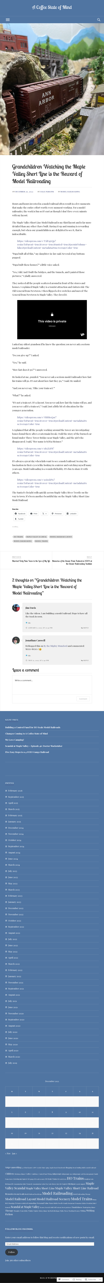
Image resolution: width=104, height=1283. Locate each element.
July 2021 (12, 1001)
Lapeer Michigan (68, 1184)
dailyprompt (56, 1174)
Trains (30, 1211)
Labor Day (45, 1184)
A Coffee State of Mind (52, 7)
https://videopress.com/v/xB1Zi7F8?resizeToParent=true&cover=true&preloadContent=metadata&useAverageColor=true (52, 452)
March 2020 (14, 1056)
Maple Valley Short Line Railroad (77, 1188)
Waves (66, 1211)
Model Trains (41, 541)
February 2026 (15, 790)
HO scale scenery (39, 1179)
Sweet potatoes (66, 1207)
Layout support (80, 1184)
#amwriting (15, 1167)
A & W (34, 1168)
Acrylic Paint (41, 1168)
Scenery (42, 1207)
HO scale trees (61, 1179)
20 (25, 1133)
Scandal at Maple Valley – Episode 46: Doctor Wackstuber (33, 746)
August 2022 (14, 932)
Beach (56, 1168)
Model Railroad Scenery (54, 1199)
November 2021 (15, 982)
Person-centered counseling (25, 1203)
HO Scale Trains (51, 1179)
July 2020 (12, 1032)
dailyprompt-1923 (67, 1174)
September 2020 (16, 1019)
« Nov (8, 1153)
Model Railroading (70, 191)
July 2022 (12, 939)
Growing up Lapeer (20, 1179)
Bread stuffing (77, 1168)
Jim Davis (30, 607)
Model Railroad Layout (61, 537)
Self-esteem (57, 1207)
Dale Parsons (47, 191)
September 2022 (16, 926)
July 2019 (12, 1062)
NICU (6, 1203)
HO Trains (18, 537)
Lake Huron (52, 1184)
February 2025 (15, 815)
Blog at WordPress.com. (52, 1278)
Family (96, 1174)
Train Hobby (24, 1211)
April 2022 (13, 957)
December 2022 (15, 908)
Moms (94, 1200)
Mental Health (19, 1194)
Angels (51, 1168)
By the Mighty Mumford (55, 645)
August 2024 (14, 852)
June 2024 (13, 858)
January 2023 (14, 902)
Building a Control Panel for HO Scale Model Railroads (32, 727)
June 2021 (13, 1007)
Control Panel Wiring (45, 1174)
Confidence (34, 1174)
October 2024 (14, 840)
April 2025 (13, 802)
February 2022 (15, 970)
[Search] (96, 19)
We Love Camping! (14, 739)
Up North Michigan (53, 1211)
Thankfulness (76, 1207)
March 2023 (14, 889)
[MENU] (7, 19)
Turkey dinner (43, 1211)
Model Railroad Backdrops (33, 1194)
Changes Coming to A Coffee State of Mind (26, 733)
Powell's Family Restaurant (66, 1203)
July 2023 (12, 871)
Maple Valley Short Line (40, 1188)
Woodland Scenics (74, 1211)
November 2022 (15, 914)
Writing (83, 1211)
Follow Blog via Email (19, 1229)
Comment (83, 699)
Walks (62, 1211)
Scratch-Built (49, 1207)
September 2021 (16, 988)
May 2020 (13, 1044)
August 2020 (14, 1025)
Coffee (28, 1174)
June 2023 (13, 877)
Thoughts (17, 1211)
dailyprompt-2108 (78, 1174)
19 (12, 1133)
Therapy (9, 1210)
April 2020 (13, 1050)
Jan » (14, 1153)
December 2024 (15, 827)
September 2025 (16, 796)
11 (92, 1112)
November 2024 (15, 833)
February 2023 (15, 895)
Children (9, 1173)
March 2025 (14, 809)
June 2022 (13, 945)
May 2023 (12, 883)
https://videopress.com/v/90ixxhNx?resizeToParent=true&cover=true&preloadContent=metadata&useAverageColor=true (52, 483)
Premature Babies (80, 1203)
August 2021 (14, 994)
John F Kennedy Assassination (32, 1184)
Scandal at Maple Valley (25, 1207)
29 (52, 1143)
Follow (11, 1252)
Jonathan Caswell (35, 640)
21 (39, 1133)
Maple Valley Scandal (37, 537)
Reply (86, 628)
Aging (47, 1168)
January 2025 (14, 821)
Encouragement (88, 1174)
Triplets (35, 1211)
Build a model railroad (89, 1168)
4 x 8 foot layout (27, 1168)
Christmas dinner (19, 1174)
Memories (9, 1194)
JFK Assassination (16, 1184)
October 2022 (14, 920)
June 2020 (13, 1038)
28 (39, 1143)
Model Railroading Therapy (81, 1194)
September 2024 (16, 846)
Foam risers (9, 1179)
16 (66, 1122)
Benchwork (61, 1168)
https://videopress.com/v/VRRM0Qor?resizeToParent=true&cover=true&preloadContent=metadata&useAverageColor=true (52, 421)
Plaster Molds (53, 1203)
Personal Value (43, 1203)
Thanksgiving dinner (89, 1207)
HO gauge (31, 1179)
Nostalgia (12, 1203)
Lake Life (59, 1184)
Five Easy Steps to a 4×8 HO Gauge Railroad (27, 752)
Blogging (69, 1167)
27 (25, 1143)
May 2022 (12, 951)
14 (39, 1122)
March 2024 (14, 864)
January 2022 (14, 976)
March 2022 (14, 963)
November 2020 (16, 1013)
